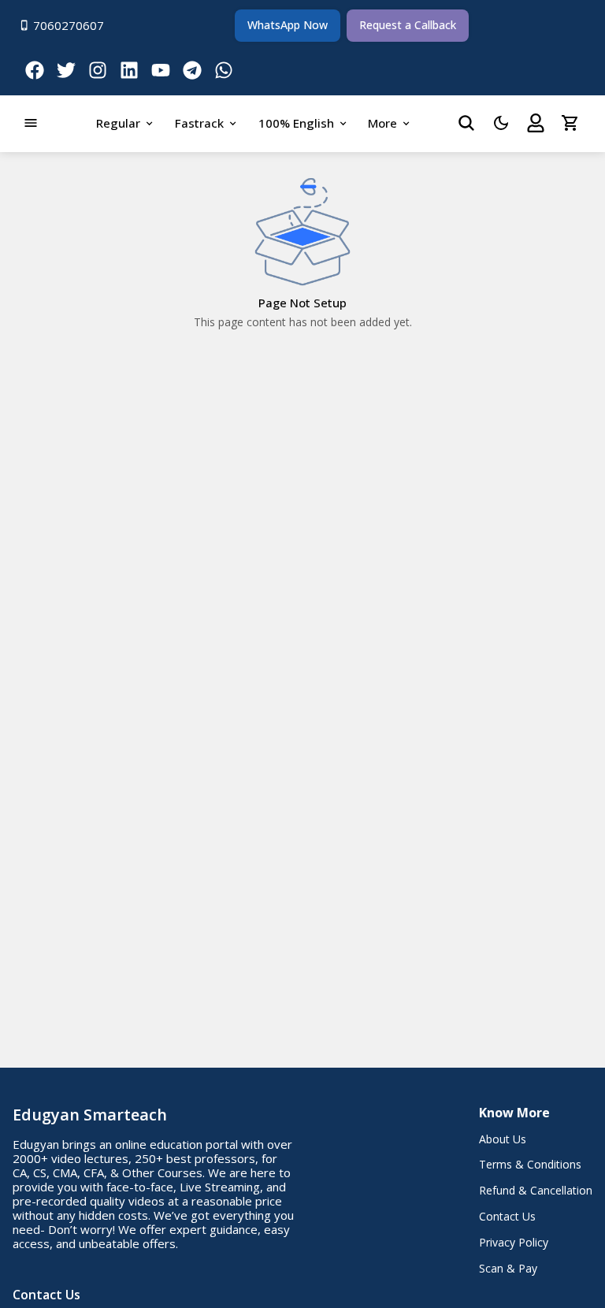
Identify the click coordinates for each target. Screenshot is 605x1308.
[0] (570, 123)
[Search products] (466, 123)
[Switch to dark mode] (501, 123)
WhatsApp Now (287, 24)
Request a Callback (407, 24)
